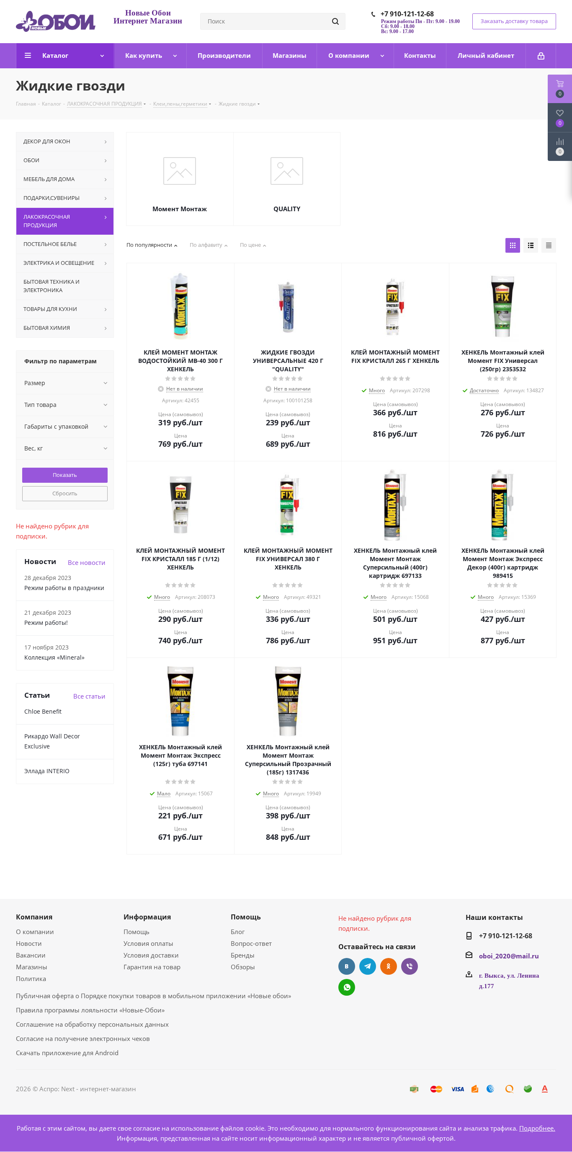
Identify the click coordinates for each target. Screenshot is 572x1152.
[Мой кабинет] (541, 55)
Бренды (243, 955)
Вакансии (31, 955)
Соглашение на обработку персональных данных (92, 1024)
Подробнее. (537, 1128)
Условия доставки (151, 955)
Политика (31, 978)
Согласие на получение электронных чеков (83, 1038)
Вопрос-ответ (251, 943)
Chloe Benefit (43, 711)
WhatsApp (346, 987)
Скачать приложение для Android (67, 1052)
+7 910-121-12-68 (407, 13)
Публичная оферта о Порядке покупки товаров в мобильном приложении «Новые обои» (153, 995)
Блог (238, 931)
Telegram (367, 966)
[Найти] (335, 21)
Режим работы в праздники (64, 588)
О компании (35, 931)
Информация (147, 917)
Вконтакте (346, 966)
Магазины (31, 967)
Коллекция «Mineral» (54, 657)
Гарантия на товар (152, 967)
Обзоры (243, 967)
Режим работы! (46, 622)
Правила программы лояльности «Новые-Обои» (90, 1010)
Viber (409, 966)
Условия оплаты (148, 943)
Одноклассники (388, 966)
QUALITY (286, 209)
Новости (29, 943)
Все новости (87, 562)
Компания (34, 917)
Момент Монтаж (179, 209)
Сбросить (64, 493)
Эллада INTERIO (47, 771)
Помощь (136, 931)
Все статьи (89, 696)
